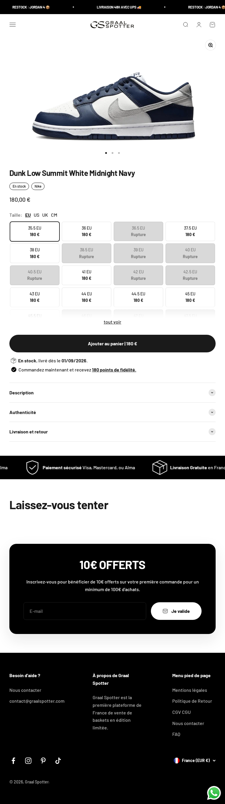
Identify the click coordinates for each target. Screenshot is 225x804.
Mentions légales (189, 690)
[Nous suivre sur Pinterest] (43, 761)
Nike (38, 186)
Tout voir (112, 321)
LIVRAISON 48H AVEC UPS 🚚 (114, 7)
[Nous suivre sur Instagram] (28, 761)
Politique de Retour (192, 701)
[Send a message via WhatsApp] (214, 793)
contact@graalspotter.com (36, 701)
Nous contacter (25, 690)
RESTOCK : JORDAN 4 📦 (26, 7)
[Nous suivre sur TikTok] (58, 761)
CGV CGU (181, 712)
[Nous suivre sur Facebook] (13, 761)
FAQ (176, 734)
